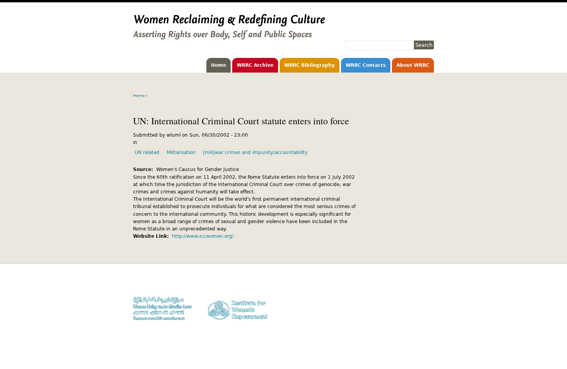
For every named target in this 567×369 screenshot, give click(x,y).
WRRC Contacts (366, 65)
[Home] (229, 36)
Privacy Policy (418, 298)
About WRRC (413, 65)
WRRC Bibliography (309, 65)
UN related (147, 152)
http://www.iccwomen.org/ (203, 236)
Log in (427, 312)
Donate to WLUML (415, 283)
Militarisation (181, 152)
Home (218, 65)
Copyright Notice (416, 290)
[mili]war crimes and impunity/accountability (255, 152)
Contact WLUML (417, 305)
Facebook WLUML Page (409, 320)
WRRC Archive (255, 65)
